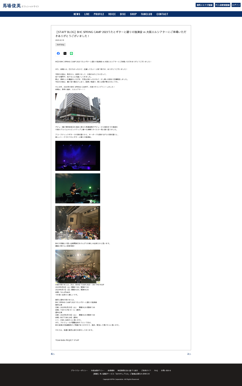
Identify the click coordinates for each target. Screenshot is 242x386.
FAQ (156, 370)
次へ (189, 353)
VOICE (112, 14)
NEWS (77, 14)
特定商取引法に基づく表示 (128, 370)
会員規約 (111, 370)
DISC (123, 14)
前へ (53, 353)
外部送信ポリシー (97, 370)
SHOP (133, 14)
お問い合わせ (166, 370)
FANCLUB (146, 14)
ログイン (236, 5)
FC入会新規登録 (223, 5)
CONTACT (162, 14)
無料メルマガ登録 (204, 5)
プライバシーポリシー (79, 370)
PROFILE (99, 14)
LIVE (87, 14)
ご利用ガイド (146, 370)
